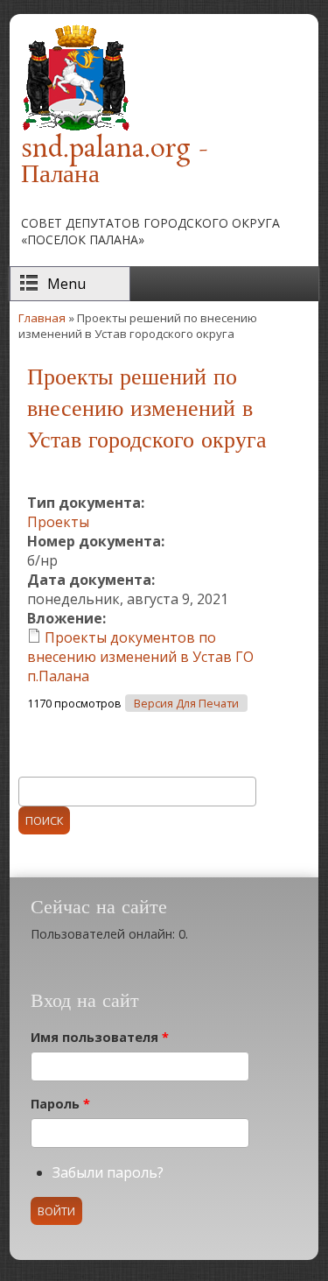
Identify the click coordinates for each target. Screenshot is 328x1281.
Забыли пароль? (108, 1172)
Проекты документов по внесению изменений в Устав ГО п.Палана (140, 657)
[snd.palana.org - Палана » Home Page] (75, 127)
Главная (42, 318)
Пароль (60, 1103)
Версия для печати (186, 703)
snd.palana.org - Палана (114, 162)
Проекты (58, 521)
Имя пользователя (100, 1037)
